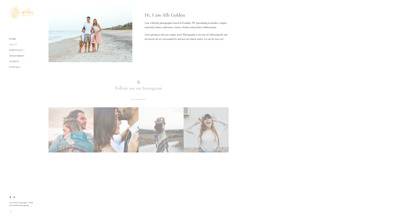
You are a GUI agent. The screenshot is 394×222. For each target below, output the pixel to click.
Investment (17, 56)
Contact (14, 67)
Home (12, 39)
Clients (14, 61)
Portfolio (15, 50)
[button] (23, 49)
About (13, 44)
